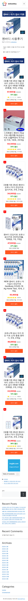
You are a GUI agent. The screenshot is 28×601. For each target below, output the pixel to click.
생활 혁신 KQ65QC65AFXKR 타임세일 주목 (13, 511)
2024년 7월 (5, 555)
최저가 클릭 (14, 104)
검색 (3, 490)
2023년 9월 (5, 578)
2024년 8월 (5, 553)
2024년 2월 (5, 567)
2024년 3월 (5, 565)
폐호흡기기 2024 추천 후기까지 (12, 481)
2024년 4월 (5, 562)
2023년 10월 (5, 576)
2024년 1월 (5, 569)
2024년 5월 (5, 560)
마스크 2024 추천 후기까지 (11, 483)
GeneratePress (21, 598)
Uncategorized (6, 592)
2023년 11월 (5, 574)
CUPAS (6, 479)
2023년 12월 (5, 572)
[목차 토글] (16, 474)
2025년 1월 (5, 551)
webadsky (12, 4)
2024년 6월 (5, 558)
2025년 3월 (5, 546)
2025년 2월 (5, 548)
